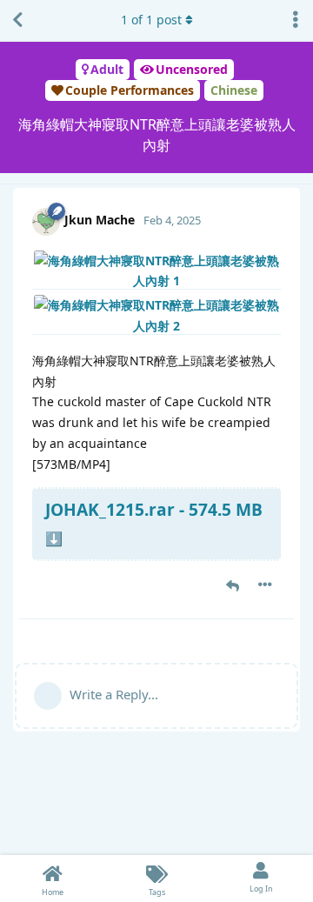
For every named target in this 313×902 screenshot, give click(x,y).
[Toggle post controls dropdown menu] (265, 584)
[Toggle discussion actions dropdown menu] (295, 20)
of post (151, 19)
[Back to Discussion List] (17, 20)
